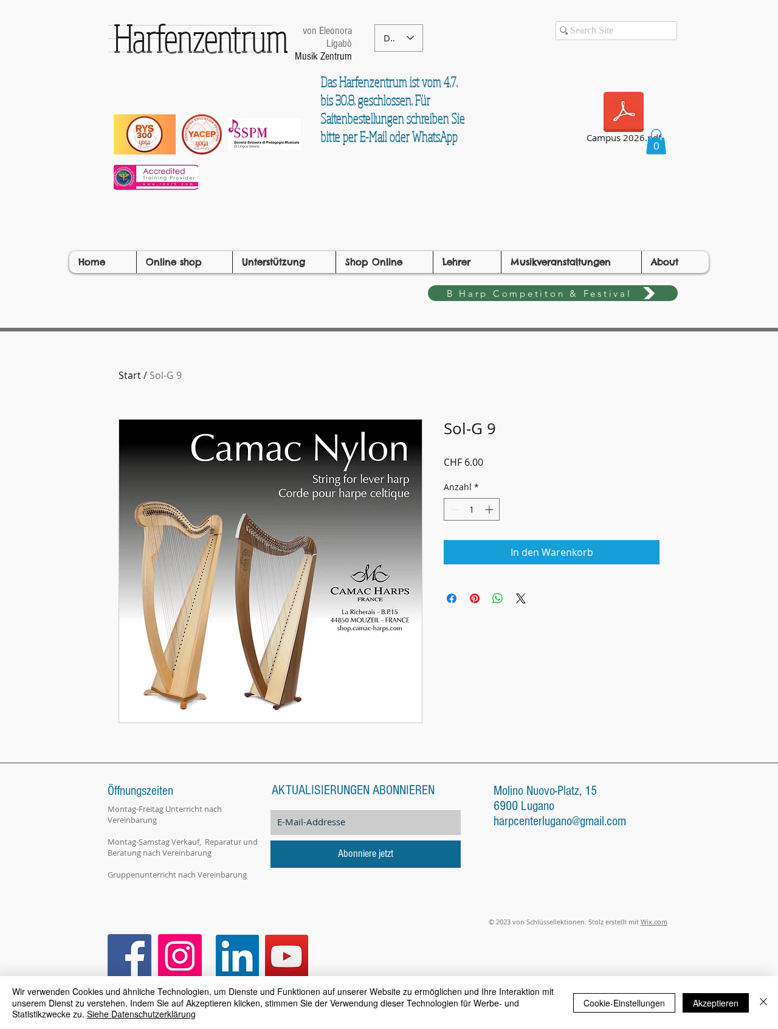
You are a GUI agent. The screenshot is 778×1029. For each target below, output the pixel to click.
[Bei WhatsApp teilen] (498, 598)
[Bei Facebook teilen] (451, 598)
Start (130, 375)
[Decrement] (453, 509)
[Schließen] (763, 1002)
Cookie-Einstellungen (624, 1003)
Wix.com (654, 921)
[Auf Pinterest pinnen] (474, 598)
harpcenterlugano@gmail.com (560, 821)
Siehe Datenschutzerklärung (141, 1014)
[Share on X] (521, 598)
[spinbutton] (472, 509)
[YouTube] (286, 956)
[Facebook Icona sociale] (129, 956)
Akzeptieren (715, 1003)
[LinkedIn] (237, 956)
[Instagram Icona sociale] (180, 956)
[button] (656, 141)
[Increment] (490, 509)
